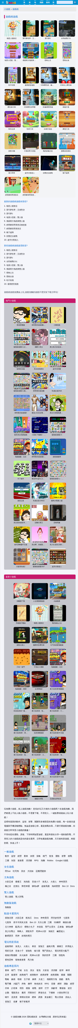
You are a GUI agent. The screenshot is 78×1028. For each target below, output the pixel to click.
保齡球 (54, 988)
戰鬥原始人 (47, 951)
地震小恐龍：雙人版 (14, 217)
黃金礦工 (49, 997)
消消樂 (29, 860)
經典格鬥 (24, 975)
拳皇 (34, 946)
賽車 (26, 856)
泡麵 (43, 860)
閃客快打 (32, 993)
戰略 (7, 979)
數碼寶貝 (9, 936)
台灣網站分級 (45, 1017)
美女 (32, 970)
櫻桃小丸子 (29, 927)
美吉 (23, 871)
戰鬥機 (8, 984)
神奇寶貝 (63, 882)
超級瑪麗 (45, 886)
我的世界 (46, 955)
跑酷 (61, 979)
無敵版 (8, 907)
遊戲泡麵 (17, 1017)
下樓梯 (52, 993)
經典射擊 (44, 975)
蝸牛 (7, 997)
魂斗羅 (37, 951)
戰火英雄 (59, 997)
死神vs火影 (41, 931)
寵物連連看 (20, 960)
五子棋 (27, 979)
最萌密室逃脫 (13, 284)
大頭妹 (30, 871)
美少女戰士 (10, 931)
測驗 (66, 984)
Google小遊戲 (62, 860)
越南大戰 (51, 946)
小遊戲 (7, 9)
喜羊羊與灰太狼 (20, 922)
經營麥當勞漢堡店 (13, 229)
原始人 (68, 997)
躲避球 (14, 975)
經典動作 (34, 975)
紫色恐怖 (9, 960)
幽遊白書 (67, 922)
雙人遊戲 (9, 897)
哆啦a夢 (35, 886)
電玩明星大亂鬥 (62, 951)
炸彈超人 (69, 946)
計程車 (14, 988)
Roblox (50, 860)
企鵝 (7, 993)
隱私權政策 (32, 1017)
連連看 (21, 860)
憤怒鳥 (62, 955)
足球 (7, 975)
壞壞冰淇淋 (25, 997)
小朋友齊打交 (63, 993)
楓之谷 (8, 886)
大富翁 (46, 970)
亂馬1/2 (18, 927)
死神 (17, 936)
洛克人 (45, 882)
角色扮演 (38, 984)
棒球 (68, 970)
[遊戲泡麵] (11, 2)
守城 (20, 970)
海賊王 (51, 931)
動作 (7, 856)
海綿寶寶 (56, 886)
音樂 (53, 984)
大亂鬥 (16, 984)
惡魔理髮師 (41, 871)
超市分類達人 (13, 240)
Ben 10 (65, 886)
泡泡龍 (27, 882)
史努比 (16, 886)
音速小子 (36, 882)
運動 (57, 856)
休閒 (32, 856)
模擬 (28, 988)
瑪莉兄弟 (9, 951)
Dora (72, 886)
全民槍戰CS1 (11, 261)
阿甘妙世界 (56, 918)
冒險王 (41, 946)
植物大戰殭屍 (11, 955)
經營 (20, 856)
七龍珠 (66, 918)
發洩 (51, 856)
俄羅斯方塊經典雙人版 (15, 221)
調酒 (40, 997)
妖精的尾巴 (27, 936)
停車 (7, 988)
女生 (26, 970)
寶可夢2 (9, 214)
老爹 (15, 1001)
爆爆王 (18, 882)
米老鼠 (40, 927)
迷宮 (70, 988)
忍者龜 (61, 927)
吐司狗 (16, 871)
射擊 (64, 856)
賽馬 (68, 979)
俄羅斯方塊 (52, 979)
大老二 (41, 979)
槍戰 (70, 856)
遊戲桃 (15, 9)
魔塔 (24, 993)
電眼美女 (15, 993)
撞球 (40, 988)
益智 (13, 856)
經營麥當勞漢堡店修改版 (16, 225)
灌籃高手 (30, 931)
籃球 (61, 970)
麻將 (34, 979)
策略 (38, 856)
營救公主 (10, 273)
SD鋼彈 (57, 922)
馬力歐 (31, 960)
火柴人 (54, 882)
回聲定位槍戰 (11, 236)
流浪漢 (14, 997)
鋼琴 (30, 984)
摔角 (24, 984)
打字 (47, 988)
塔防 (22, 988)
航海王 (29, 918)
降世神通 (26, 886)
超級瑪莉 (9, 946)
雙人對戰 (19, 897)
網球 (59, 984)
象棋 (13, 979)
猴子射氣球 (25, 1001)
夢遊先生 (42, 993)
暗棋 (20, 979)
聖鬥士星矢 (50, 927)
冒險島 (29, 951)
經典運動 (55, 975)
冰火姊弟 (23, 955)
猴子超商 (10, 232)
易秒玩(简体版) (59, 1017)
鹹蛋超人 (61, 931)
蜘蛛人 (20, 931)
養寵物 (62, 988)
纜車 (34, 997)
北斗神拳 (9, 927)
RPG (36, 860)
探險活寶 (9, 918)
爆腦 (63, 975)
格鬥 (45, 856)
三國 (7, 860)
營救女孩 (10, 276)
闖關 (69, 975)
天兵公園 (42, 922)
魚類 (13, 860)
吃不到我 (10, 280)
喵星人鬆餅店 (11, 206)
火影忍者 (9, 882)
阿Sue (8, 871)
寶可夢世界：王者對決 (15, 210)
